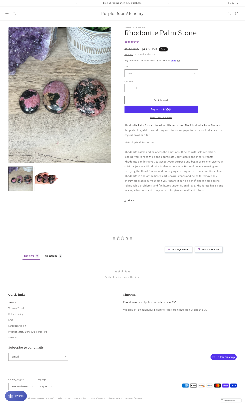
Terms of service (97, 398)
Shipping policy (115, 398)
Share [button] (131, 200)
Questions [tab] (51, 255)
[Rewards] (16, 396)
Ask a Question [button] (180, 249)
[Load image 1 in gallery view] (20, 179)
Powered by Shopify (45, 398)
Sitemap (12, 337)
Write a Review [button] (210, 249)
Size (126, 66)
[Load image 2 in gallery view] (46, 179)
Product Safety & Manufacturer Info (27, 332)
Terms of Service (17, 308)
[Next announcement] (168, 3)
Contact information (133, 398)
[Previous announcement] (76, 3)
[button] (7, 13)
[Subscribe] (64, 357)
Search (12, 302)
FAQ (10, 320)
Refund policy (15, 314)
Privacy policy (80, 398)
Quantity (128, 81)
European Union (17, 326)
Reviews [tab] (29, 255)
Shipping (128, 54)
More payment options (161, 117)
